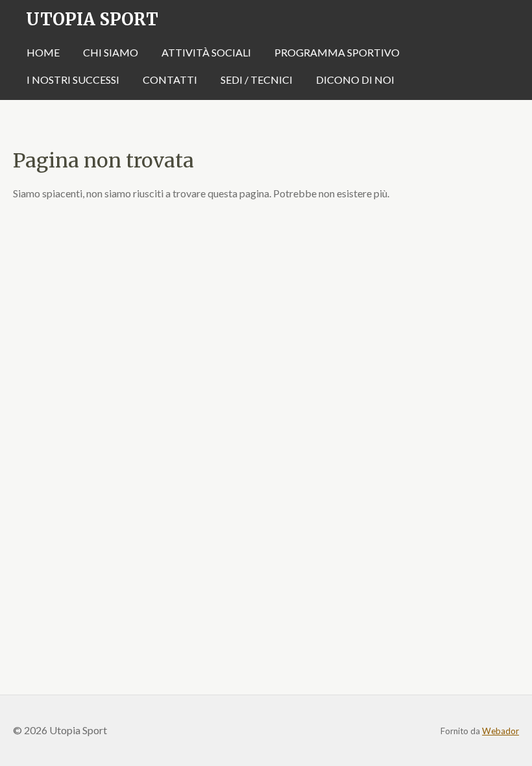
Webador (500, 731)
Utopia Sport (92, 19)
